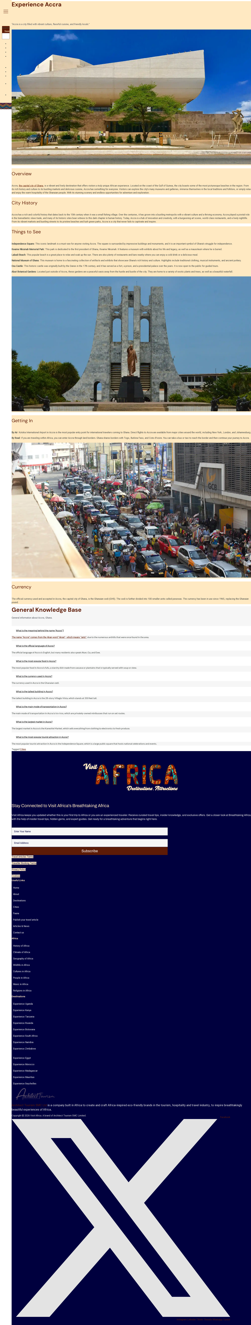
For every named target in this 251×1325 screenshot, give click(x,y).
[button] (131, 630)
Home (16, 887)
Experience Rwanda (23, 1023)
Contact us (18, 932)
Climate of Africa (21, 952)
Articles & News (21, 926)
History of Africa (21, 945)
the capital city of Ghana (31, 185)
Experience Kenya (22, 1010)
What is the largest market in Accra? (34, 722)
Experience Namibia (23, 1042)
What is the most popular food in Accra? (36, 661)
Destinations (19, 900)
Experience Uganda (23, 1003)
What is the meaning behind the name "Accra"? (40, 630)
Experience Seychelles (24, 1083)
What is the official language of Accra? (35, 646)
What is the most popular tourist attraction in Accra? (42, 737)
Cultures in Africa (21, 971)
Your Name (17, 826)
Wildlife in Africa (21, 965)
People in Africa (21, 977)
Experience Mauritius (23, 1077)
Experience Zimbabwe (24, 1048)
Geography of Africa (23, 958)
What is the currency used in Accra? (34, 676)
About (16, 894)
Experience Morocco (23, 1064)
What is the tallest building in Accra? (34, 691)
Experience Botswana (24, 1029)
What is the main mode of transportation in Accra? (41, 706)
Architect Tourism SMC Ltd (29, 1105)
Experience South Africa (25, 1035)
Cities (23, 749)
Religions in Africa (22, 990)
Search (5, 28)
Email (14, 837)
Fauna (16, 913)
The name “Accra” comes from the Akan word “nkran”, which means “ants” (49, 637)
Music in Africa (20, 984)
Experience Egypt (22, 1058)
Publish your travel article (25, 919)
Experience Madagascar (25, 1070)
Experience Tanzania (23, 1016)
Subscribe (89, 851)
